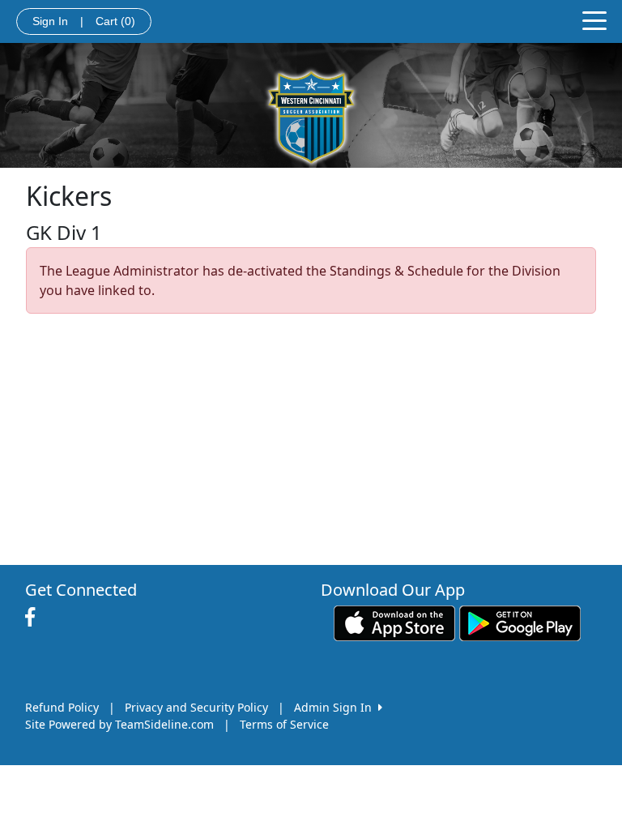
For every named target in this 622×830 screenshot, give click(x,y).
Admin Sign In (336, 707)
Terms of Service (284, 724)
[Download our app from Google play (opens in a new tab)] (520, 622)
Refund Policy (62, 707)
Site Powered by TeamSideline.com (119, 724)
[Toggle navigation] (594, 19)
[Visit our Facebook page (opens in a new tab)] (34, 617)
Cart (115, 21)
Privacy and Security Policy (196, 707)
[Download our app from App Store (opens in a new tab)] (394, 622)
